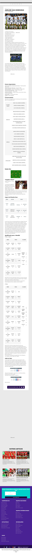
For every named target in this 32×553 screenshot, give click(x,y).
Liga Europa (4, 519)
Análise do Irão (6, 477)
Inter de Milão (19, 513)
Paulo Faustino (10, 11)
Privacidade (18, 526)
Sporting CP (18, 505)
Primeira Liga (5, 502)
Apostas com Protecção (6, 527)
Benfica (18, 502)
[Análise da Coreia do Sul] (22, 455)
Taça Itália (4, 511)
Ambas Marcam (5, 526)
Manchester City (19, 516)
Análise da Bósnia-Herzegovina (22, 477)
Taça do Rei (4, 509)
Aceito (16, 551)
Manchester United (20, 517)
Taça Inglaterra (5, 506)
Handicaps (4, 538)
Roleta (18, 527)
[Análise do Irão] (9, 472)
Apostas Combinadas (6, 541)
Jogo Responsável (19, 525)
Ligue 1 (4, 515)
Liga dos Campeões (6, 518)
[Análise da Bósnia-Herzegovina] (22, 472)
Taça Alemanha (5, 514)
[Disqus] (16, 404)
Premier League (5, 505)
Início (5, 8)
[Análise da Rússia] (9, 455)
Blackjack (18, 529)
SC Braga (18, 506)
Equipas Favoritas (5, 525)
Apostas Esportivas (19, 531)
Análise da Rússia (6, 459)
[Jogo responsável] (4, 547)
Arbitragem (4, 537)
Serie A (4, 510)
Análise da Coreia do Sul (21, 459)
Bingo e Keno (19, 530)
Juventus (18, 512)
